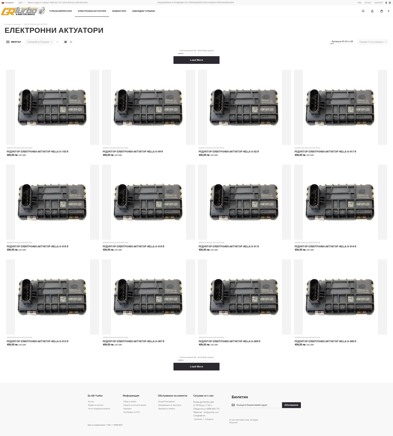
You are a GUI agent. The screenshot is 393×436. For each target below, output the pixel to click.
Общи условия (129, 402)
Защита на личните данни (134, 405)
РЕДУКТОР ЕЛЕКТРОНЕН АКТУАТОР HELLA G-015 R (37, 246)
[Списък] (71, 42)
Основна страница (12, 24)
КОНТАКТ (379, 3)
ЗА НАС (368, 3)
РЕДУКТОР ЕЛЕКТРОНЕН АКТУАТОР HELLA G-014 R (325, 246)
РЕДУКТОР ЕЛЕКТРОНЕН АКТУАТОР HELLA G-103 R (37, 151)
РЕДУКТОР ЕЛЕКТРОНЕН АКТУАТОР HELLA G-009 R (229, 341)
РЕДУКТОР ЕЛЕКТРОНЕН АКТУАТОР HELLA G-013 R (37, 341)
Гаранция (127, 409)
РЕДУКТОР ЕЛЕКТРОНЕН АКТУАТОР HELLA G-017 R (325, 151)
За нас (91, 402)
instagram (209, 419)
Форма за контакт (95, 405)
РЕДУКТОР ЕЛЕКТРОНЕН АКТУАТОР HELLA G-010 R (133, 246)
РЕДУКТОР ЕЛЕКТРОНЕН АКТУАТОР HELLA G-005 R (325, 341)
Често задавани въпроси (99, 409)
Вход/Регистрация (166, 402)
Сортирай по (33, 42)
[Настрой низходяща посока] (57, 42)
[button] (8, 2)
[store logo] (23, 11)
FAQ (359, 3)
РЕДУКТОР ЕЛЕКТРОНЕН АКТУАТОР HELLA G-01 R (229, 246)
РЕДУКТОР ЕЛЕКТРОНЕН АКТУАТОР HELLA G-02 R (229, 151)
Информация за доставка (169, 405)
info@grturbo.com (211, 412)
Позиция (45, 42)
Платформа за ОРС (131, 412)
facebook (198, 419)
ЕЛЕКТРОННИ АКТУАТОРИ (19, 148)
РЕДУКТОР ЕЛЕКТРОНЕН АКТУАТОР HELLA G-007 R (133, 341)
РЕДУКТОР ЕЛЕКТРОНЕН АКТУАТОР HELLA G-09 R (133, 151)
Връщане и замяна (166, 409)
